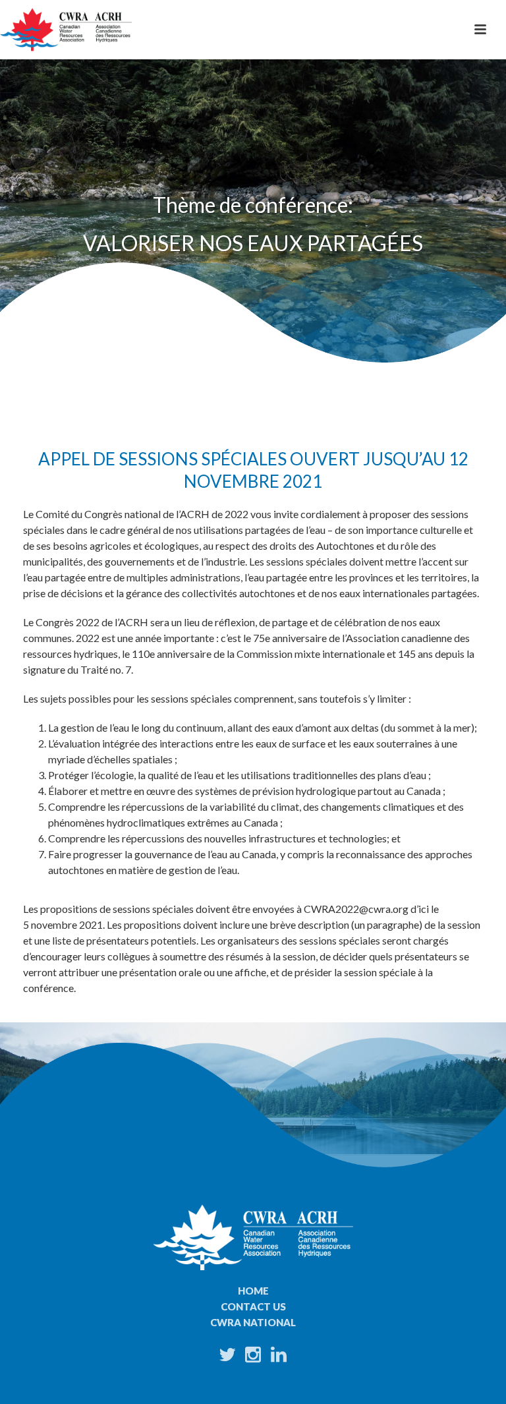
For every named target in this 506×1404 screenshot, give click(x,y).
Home (253, 1291)
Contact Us (253, 1306)
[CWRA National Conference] (66, 29)
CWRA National (253, 1322)
